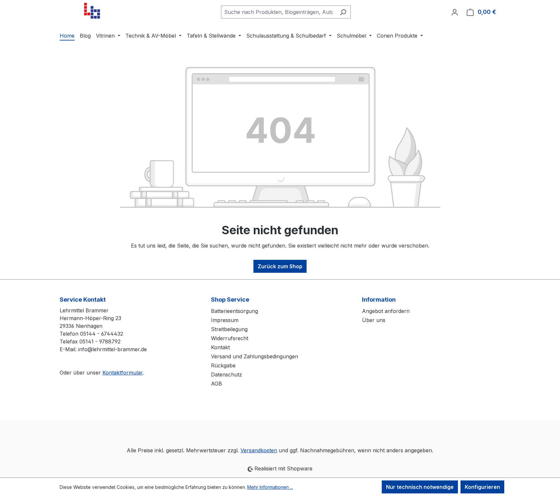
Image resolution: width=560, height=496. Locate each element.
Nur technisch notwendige (420, 487)
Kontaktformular (122, 372)
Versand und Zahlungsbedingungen (254, 356)
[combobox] (278, 12)
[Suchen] (343, 12)
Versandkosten (258, 450)
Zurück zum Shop (280, 266)
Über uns (373, 320)
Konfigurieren (482, 487)
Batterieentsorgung (234, 311)
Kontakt (220, 347)
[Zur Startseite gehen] (92, 11)
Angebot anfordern (386, 311)
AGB (216, 383)
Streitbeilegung (229, 329)
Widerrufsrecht (229, 338)
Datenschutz (226, 374)
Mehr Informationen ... (270, 487)
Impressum (225, 320)
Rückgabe (223, 365)
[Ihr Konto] (454, 12)
